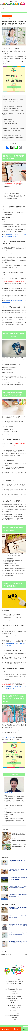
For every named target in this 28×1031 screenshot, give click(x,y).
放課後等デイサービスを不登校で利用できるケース (13, 99)
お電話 (16, 1029)
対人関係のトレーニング (9, 121)
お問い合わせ (6, 1029)
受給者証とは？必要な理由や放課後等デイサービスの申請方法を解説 (18, 933)
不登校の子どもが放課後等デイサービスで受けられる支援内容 (14, 114)
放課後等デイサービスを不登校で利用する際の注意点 (13, 128)
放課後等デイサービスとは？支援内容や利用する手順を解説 (18, 908)
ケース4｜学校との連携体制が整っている (12, 108)
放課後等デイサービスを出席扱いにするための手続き (13, 126)
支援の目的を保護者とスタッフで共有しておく (13, 135)
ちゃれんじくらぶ (11, 1026)
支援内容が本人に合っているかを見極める (12, 130)
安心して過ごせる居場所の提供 (10, 116)
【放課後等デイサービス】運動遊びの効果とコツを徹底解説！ (18, 869)
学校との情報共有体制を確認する (11, 132)
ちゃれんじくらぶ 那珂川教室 (14, 988)
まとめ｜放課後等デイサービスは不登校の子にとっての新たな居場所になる (13, 138)
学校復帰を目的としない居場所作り (11, 123)
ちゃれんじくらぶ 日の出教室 (14, 996)
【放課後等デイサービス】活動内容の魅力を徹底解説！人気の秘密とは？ (18, 886)
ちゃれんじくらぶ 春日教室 (14, 979)
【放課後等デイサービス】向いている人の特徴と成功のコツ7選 (18, 861)
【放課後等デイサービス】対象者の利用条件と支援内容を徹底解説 (18, 878)
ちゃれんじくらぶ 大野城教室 (14, 1005)
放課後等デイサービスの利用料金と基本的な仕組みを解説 (18, 916)
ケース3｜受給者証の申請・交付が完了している (13, 106)
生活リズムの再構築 (8, 119)
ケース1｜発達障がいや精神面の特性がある (12, 101)
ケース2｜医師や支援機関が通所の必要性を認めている (14, 104)
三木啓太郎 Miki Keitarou (9, 792)
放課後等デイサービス (7, 16)
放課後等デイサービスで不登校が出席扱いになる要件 (13, 110)
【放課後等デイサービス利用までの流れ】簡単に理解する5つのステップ (18, 895)
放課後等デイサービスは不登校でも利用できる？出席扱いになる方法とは (18, 942)
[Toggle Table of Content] (23, 97)
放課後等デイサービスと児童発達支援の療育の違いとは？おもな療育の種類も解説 (18, 926)
